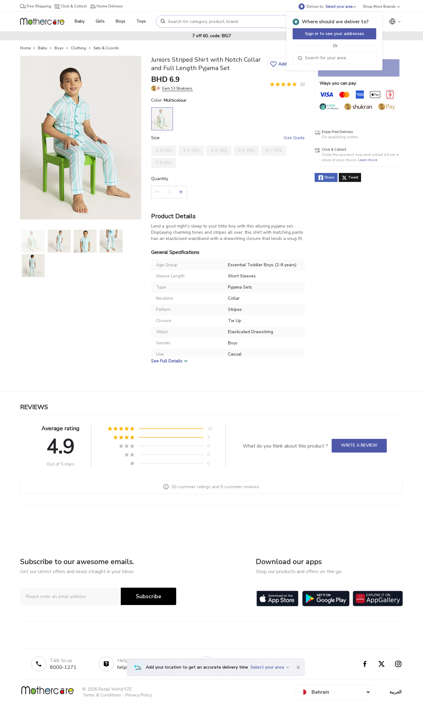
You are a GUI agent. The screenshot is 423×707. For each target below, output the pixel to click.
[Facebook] (364, 663)
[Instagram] (398, 663)
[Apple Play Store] (277, 598)
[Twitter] (381, 663)
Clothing (78, 48)
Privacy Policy (138, 695)
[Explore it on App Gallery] (378, 598)
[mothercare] (44, 21)
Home (25, 48)
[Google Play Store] (326, 598)
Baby (42, 48)
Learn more (367, 159)
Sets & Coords (106, 48)
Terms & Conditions (101, 695)
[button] (285, 64)
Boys (59, 48)
